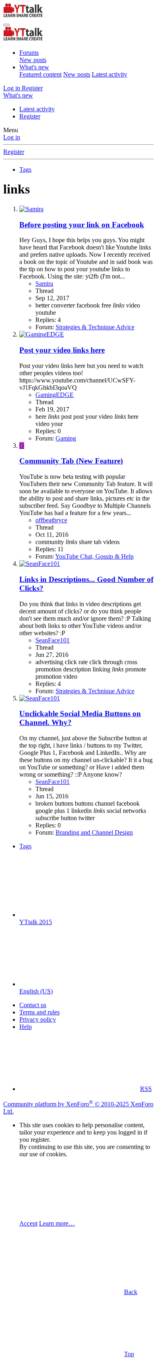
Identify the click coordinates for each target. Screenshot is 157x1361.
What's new (34, 67)
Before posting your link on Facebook (81, 224)
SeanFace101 (52, 640)
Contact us (32, 1005)
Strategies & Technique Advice (95, 327)
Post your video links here (62, 350)
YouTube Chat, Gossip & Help (94, 556)
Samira (44, 283)
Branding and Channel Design (94, 832)
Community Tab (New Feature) (71, 461)
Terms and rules (39, 1012)
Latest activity (109, 74)
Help (25, 1026)
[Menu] (6, 25)
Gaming (66, 438)
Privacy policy (37, 1019)
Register (29, 116)
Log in (11, 137)
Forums (29, 52)
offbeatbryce (51, 520)
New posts (32, 59)
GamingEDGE (54, 394)
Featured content (40, 74)
